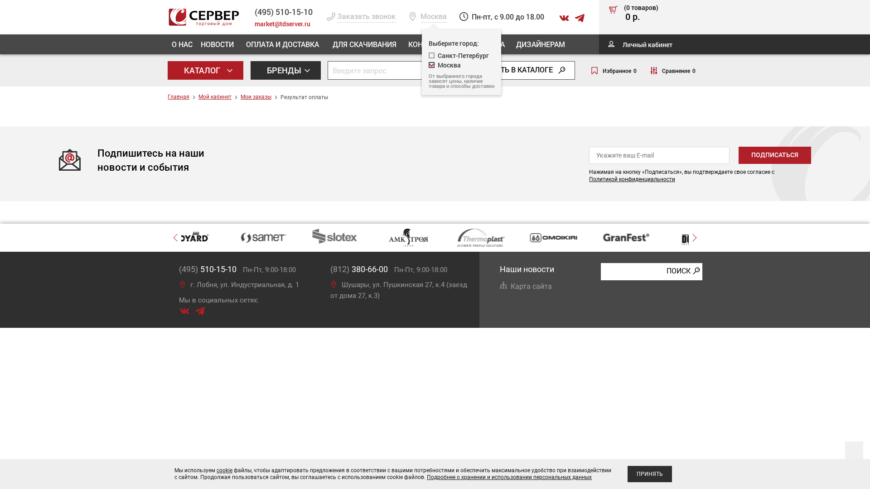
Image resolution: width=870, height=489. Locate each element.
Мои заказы (256, 97)
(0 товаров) (641, 13)
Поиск (679, 271)
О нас (182, 44)
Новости (217, 44)
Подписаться (774, 154)
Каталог (203, 70)
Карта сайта (531, 286)
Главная (178, 97)
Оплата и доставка (282, 44)
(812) (359, 269)
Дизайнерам (540, 44)
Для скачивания (364, 44)
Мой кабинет (215, 97)
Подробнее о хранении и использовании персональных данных (509, 477)
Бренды (285, 70)
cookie (224, 470)
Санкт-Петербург (463, 55)
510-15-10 (284, 11)
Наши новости (527, 269)
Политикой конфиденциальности (632, 179)
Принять (650, 474)
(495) (208, 269)
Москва (449, 65)
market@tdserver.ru (282, 23)
